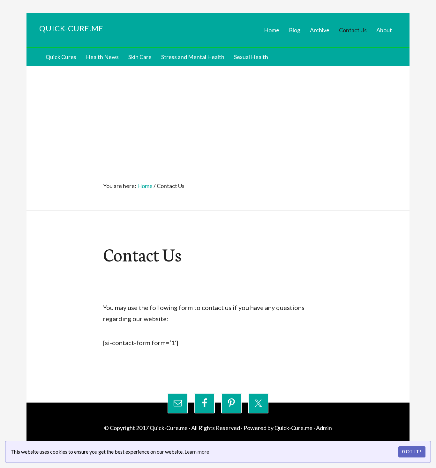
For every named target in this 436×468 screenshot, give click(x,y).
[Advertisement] (218, 114)
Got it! (412, 451)
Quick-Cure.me (71, 28)
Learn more (196, 452)
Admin (324, 427)
